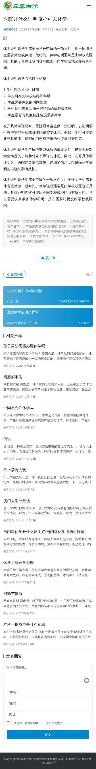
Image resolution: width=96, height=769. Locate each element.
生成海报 (16, 274)
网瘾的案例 (12, 377)
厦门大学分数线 (16, 501)
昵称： (13, 692)
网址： (14, 714)
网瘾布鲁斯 (12, 593)
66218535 (10, 29)
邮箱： (13, 703)
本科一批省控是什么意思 (24, 624)
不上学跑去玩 (14, 470)
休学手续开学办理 (18, 562)
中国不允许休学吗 (18, 408)
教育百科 (62, 29)
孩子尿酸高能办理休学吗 (24, 346)
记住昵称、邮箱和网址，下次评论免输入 (36, 723)
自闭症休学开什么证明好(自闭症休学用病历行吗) (44, 531)
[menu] (89, 6)
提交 (48, 734)
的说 (7, 438)
